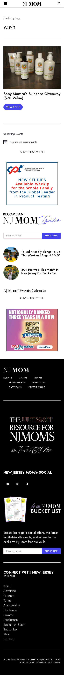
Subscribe (10, 629)
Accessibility (11, 605)
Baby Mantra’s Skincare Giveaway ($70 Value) (31, 96)
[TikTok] (27, 484)
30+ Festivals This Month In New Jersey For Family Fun (39, 271)
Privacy (8, 615)
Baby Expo (15, 387)
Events (7, 377)
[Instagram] (18, 484)
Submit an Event (14, 624)
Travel (38, 377)
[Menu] (5, 4)
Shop (6, 634)
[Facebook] (8, 484)
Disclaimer (10, 610)
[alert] (32, 142)
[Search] (59, 3)
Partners (8, 595)
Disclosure (10, 619)
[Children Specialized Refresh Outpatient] (32, 330)
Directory (38, 382)
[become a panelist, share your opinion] (32, 183)
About (7, 586)
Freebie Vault (37, 387)
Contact (8, 639)
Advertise (9, 590)
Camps (23, 377)
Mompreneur (17, 382)
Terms (7, 600)
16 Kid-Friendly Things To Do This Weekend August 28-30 (40, 253)
